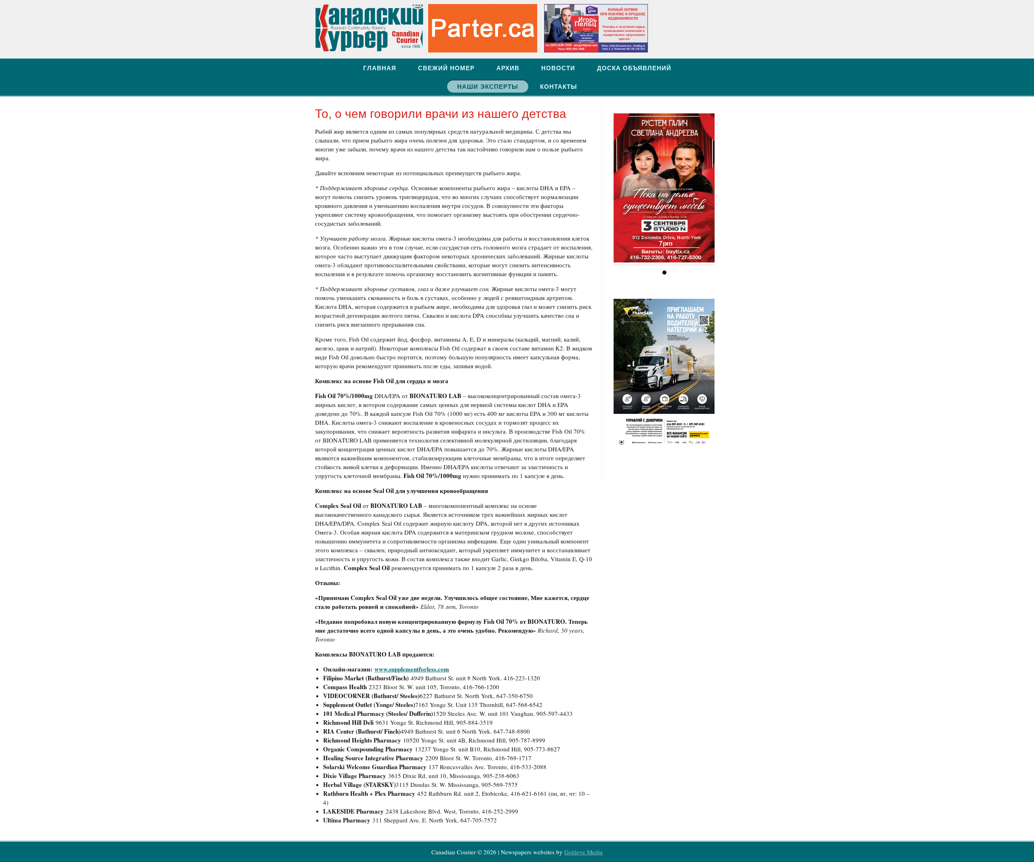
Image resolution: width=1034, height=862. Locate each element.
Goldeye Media (583, 852)
